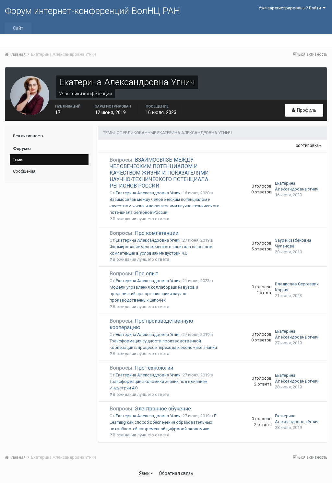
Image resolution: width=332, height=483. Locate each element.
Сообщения (24, 171)
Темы (18, 159)
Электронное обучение (150, 409)
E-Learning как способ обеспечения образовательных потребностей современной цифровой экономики (164, 422)
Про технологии (141, 368)
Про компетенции (144, 233)
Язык (144, 473)
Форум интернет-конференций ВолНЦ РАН (92, 11)
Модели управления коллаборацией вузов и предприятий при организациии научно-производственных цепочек (154, 294)
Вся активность (28, 135)
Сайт (18, 28)
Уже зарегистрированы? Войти (290, 8)
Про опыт (134, 273)
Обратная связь (176, 473)
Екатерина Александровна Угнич (148, 192)
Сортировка (307, 146)
